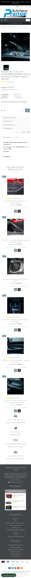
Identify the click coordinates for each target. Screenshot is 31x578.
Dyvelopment (22, 573)
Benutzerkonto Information (15, 545)
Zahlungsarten (15, 527)
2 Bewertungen (17, 357)
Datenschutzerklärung (15, 525)
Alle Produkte (15, 556)
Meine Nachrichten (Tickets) (15, 549)
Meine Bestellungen (15, 547)
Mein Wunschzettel (15, 551)
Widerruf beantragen (15, 554)
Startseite (3, 26)
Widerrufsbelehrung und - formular (15, 523)
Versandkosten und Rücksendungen (15, 529)
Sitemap (15, 534)
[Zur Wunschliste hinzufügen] (1, 110)
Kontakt (15, 532)
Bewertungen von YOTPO (11, 510)
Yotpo (21, 576)
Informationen (7, 137)
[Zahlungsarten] (3, 562)
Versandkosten (4, 90)
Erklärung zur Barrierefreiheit (15, 536)
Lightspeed (10, 573)
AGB (15, 521)
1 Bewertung (11, 81)
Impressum (15, 518)
